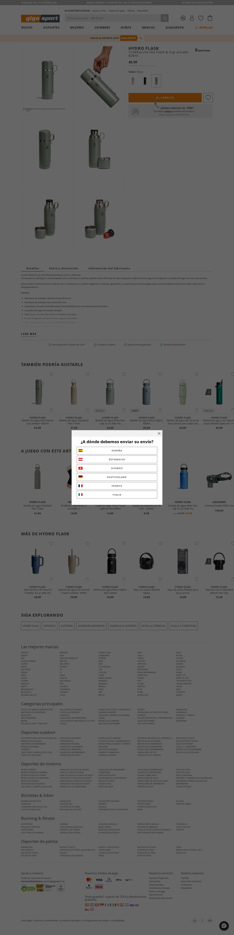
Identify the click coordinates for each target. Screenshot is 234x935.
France (117, 485)
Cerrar (159, 433)
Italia (117, 494)
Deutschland (117, 477)
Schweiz (117, 468)
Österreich (117, 459)
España (117, 450)
